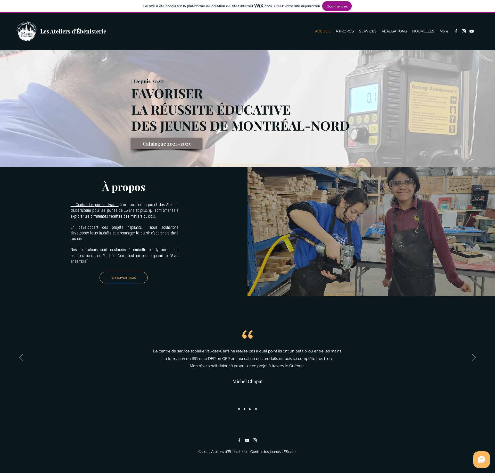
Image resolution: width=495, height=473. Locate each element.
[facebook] (456, 31)
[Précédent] (21, 358)
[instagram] (463, 31)
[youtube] (471, 31)
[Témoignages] (256, 409)
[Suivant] (474, 358)
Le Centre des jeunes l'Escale (95, 205)
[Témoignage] (239, 409)
